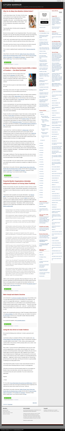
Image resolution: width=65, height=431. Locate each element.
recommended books (55, 195)
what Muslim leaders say (56, 250)
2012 (41, 171)
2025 (41, 112)
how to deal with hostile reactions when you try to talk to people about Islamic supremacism (57, 147)
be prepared (54, 110)
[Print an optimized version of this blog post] (7, 62)
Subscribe (44, 22)
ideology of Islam (25, 118)
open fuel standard (55, 182)
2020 (41, 152)
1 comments (16, 64)
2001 (41, 197)
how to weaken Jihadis (55, 166)
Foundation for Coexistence (19, 57)
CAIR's (25, 198)
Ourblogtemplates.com (18, 429)
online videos (54, 180)
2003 (41, 192)
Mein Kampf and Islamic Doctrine (14, 294)
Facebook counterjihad (55, 127)
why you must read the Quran (56, 258)
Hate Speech (41, 78)
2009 (41, 178)
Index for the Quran (42, 206)
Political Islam (41, 254)
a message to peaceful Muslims (57, 91)
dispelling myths (54, 119)
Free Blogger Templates (5, 429)
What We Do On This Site (43, 39)
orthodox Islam (26, 130)
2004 (41, 190)
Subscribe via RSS (42, 27)
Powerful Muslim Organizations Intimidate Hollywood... (45, 125)
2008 (41, 180)
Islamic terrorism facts (55, 175)
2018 (41, 157)
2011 (41, 173)
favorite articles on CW (55, 129)
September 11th (54, 202)
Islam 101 (40, 252)
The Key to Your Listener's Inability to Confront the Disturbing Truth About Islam (43, 64)
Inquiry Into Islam (32, 55)
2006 (41, 185)
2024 (41, 143)
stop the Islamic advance (56, 209)
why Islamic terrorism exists (56, 256)
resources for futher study (56, 200)
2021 (41, 150)
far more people (6, 315)
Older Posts (35, 402)
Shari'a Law (54, 204)
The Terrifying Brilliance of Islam (44, 33)
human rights (11, 115)
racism (53, 191)
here (11, 58)
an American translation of (19, 297)
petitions (53, 184)
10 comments (16, 177)
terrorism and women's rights (56, 231)
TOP (64, 429)
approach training (54, 105)
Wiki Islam (40, 259)
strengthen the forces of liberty (56, 219)
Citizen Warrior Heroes (6, 411)
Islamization (12, 75)
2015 (41, 164)
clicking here (54, 20)
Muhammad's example (17, 121)
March (42, 114)
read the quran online (55, 193)
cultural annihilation (9, 314)
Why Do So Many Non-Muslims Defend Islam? (18, 11)
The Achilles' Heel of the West (43, 87)
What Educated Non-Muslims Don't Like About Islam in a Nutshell (43, 36)
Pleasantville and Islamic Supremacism (29, 411)
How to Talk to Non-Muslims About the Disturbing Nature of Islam (56, 163)
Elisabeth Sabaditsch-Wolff (56, 125)
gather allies (54, 136)
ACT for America (54, 98)
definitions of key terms (55, 117)
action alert (53, 100)
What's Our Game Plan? (43, 53)
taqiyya (53, 71)
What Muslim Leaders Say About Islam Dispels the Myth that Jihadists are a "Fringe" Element (44, 74)
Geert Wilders (54, 138)
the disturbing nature (31, 283)
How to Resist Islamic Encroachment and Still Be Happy (21, 383)
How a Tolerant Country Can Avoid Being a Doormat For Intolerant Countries (43, 100)
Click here (44, 230)
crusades (53, 115)
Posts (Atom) (10, 404)
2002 (41, 194)
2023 (41, 145)
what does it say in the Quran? (56, 247)
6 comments (16, 399)
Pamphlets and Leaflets (43, 71)
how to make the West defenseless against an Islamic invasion (56, 152)
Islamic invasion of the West (56, 173)
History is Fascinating (7, 57)
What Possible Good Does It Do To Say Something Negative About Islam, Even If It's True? (44, 105)
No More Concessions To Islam (8, 412)
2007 (41, 183)
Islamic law (34, 133)
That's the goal (21, 99)
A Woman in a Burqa (42, 51)
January (42, 140)
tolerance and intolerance (56, 245)
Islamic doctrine (18, 96)
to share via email (54, 240)
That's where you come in (15, 285)
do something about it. (20, 320)
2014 (41, 166)
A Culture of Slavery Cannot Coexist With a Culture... (45, 120)
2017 (41, 159)
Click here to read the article (28, 420)
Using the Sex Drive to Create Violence (16, 329)
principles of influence (55, 189)
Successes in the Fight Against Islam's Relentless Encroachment (44, 265)
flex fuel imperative (55, 134)
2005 (41, 187)
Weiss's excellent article (8, 206)
